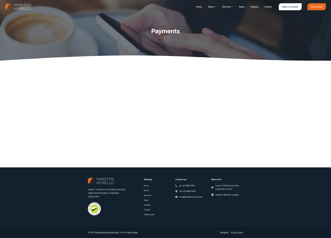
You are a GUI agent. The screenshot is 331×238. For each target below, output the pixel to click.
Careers (254, 6)
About (211, 6)
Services (226, 6)
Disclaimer (224, 232)
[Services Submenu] (232, 7)
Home (199, 6)
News (242, 6)
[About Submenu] (215, 7)
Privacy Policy (237, 232)
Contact (268, 6)
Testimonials (149, 214)
